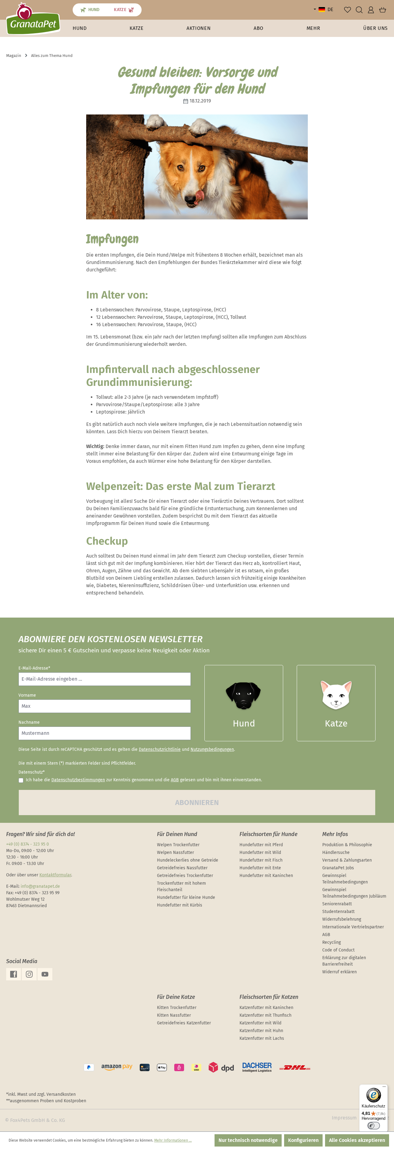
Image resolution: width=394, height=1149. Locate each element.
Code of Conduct (338, 950)
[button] (313, 28)
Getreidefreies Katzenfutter (184, 1023)
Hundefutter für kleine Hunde (186, 897)
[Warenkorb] (382, 10)
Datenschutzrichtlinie (160, 749)
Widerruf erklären (339, 972)
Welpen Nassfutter (175, 852)
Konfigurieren (303, 1140)
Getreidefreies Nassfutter (182, 868)
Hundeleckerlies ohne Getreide (187, 860)
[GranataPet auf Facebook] (13, 974)
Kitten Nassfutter (174, 1015)
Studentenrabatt (338, 911)
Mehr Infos (335, 834)
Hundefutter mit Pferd (261, 844)
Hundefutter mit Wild (260, 852)
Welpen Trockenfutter (178, 844)
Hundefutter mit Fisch (261, 860)
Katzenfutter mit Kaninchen (266, 1007)
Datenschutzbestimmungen (78, 780)
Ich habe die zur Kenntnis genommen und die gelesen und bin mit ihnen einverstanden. (144, 780)
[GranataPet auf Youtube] (45, 974)
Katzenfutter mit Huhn (261, 1030)
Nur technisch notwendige (248, 1140)
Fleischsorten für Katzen (268, 997)
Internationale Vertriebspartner (353, 927)
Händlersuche (336, 852)
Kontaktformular (55, 875)
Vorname (27, 695)
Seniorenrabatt (337, 904)
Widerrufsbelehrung (341, 919)
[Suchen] (359, 10)
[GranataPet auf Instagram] (29, 974)
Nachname (29, 722)
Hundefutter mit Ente (260, 868)
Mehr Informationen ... (173, 1140)
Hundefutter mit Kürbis (179, 905)
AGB (175, 780)
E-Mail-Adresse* (34, 668)
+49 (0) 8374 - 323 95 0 (27, 844)
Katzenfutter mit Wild (260, 1023)
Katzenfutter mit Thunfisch (265, 1015)
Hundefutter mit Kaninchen (266, 875)
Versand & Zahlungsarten (347, 860)
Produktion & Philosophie (347, 844)
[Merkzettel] (347, 10)
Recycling (331, 942)
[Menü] (384, 1088)
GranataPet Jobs (338, 868)
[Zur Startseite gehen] (33, 18)
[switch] (374, 1125)
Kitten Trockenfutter (176, 1007)
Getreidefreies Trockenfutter (185, 875)
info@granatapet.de (40, 886)
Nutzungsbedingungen (212, 749)
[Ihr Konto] (371, 10)
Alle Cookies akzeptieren (357, 1140)
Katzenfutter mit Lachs (261, 1038)
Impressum (344, 1118)
